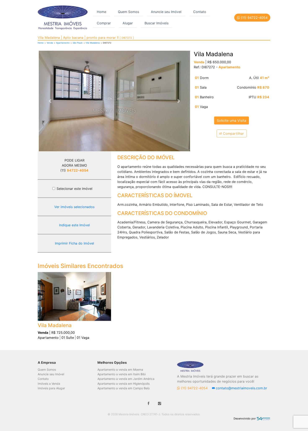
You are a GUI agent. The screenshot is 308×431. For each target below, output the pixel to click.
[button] (50, 101)
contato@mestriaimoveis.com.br (241, 388)
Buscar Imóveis (156, 23)
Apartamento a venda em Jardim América (125, 379)
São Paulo (78, 42)
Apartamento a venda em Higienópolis (123, 383)
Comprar (104, 23)
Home (101, 12)
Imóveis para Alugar (51, 388)
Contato (199, 12)
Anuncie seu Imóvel (166, 12)
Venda (50, 42)
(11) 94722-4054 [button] (254, 18)
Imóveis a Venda (49, 383)
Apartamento (63, 42)
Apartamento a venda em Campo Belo (123, 388)
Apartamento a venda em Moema (120, 369)
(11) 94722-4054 (194, 388)
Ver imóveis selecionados (74, 207)
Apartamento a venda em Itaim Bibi (121, 374)
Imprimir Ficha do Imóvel (74, 243)
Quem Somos (128, 12)
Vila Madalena (93, 42)
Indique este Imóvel (74, 225)
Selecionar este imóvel (74, 188)
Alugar (128, 23)
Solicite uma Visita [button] (231, 120)
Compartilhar (233, 133)
